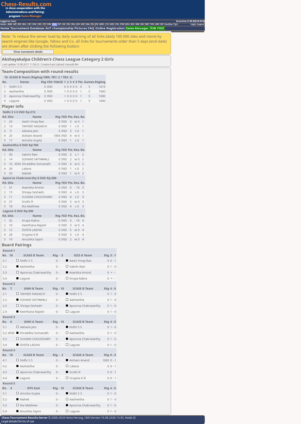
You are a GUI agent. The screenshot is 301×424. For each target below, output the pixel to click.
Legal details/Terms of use (17, 421)
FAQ (91, 28)
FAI (63, 24)
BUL (24, 24)
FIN (68, 24)
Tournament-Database (27, 28)
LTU (107, 24)
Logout (200, 24)
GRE (83, 24)
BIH (19, 24)
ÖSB (153, 28)
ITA (92, 24)
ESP (59, 24)
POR (122, 24)
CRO (39, 24)
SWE (147, 24)
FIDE (160, 28)
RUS (132, 24)
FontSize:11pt (170, 24)
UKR (157, 24)
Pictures (81, 28)
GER (78, 24)
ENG (54, 24)
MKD (102, 24)
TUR (152, 24)
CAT (29, 24)
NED (112, 24)
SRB (137, 24)
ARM (10, 24)
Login (193, 24)
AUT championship (59, 28)
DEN (49, 24)
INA (87, 24)
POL (117, 24)
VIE (161, 24)
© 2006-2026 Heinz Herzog (65, 417)
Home (4, 28)
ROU (127, 24)
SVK (142, 24)
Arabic (3, 24)
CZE (44, 24)
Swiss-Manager (137, 28)
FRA (73, 24)
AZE (15, 24)
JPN (96, 24)
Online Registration (110, 28)
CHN (34, 24)
